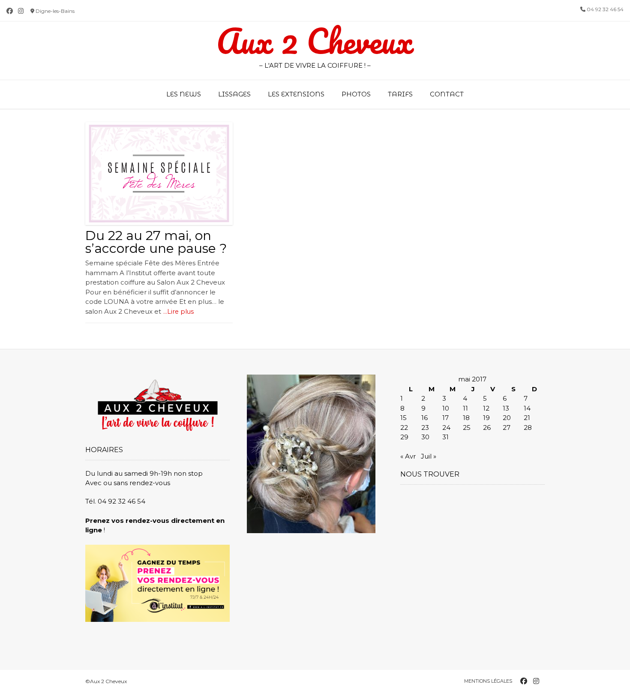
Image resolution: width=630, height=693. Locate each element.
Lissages (234, 94)
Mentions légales (488, 681)
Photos (356, 94)
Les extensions (296, 94)
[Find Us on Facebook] (9, 11)
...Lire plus (178, 311)
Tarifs (400, 94)
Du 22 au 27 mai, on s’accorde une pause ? (156, 242)
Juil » (428, 456)
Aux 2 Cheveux (315, 41)
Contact (447, 94)
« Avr (408, 456)
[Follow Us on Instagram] (21, 11)
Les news (183, 94)
